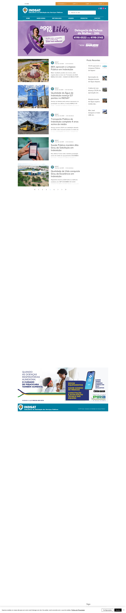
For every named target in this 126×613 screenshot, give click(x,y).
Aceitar (118, 610)
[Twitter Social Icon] (101, 8)
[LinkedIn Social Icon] (105, 8)
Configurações (107, 610)
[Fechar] (124, 610)
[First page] (34, 189)
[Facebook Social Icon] (99, 8)
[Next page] (61, 189)
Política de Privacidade (78, 610)
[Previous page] (38, 189)
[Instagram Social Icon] (103, 8)
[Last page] (65, 189)
